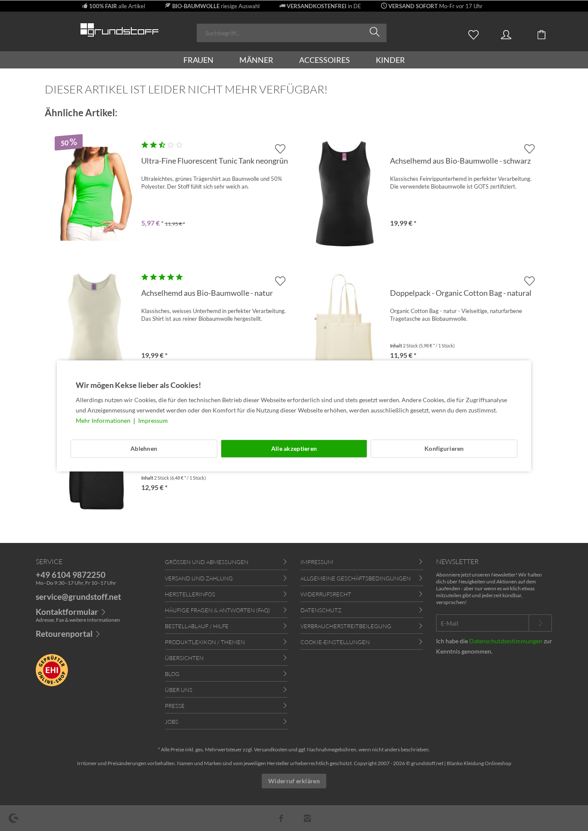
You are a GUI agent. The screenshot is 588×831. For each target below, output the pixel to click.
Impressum (153, 420)
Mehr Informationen (104, 420)
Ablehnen (143, 448)
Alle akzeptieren (294, 448)
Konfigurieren (444, 448)
